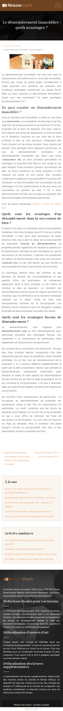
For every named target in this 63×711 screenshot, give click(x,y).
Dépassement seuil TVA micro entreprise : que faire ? (30, 497)
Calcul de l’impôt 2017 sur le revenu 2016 (46, 454)
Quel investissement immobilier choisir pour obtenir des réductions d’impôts (17, 458)
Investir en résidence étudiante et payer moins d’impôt (31, 554)
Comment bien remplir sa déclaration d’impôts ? (28, 511)
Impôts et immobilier (13, 46)
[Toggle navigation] (58, 5)
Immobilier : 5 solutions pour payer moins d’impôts (29, 559)
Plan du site (31, 709)
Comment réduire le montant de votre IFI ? (25, 549)
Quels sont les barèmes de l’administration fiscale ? (30, 516)
